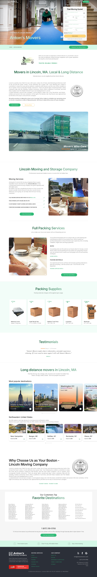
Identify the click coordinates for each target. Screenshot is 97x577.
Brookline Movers (12, 512)
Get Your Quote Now (69, 274)
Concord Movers (12, 515)
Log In (54, 1)
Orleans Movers (62, 517)
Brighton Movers (12, 511)
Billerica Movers (12, 509)
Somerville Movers (46, 507)
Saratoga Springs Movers (81, 509)
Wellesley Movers (46, 517)
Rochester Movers (79, 507)
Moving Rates (28, 105)
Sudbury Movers (45, 509)
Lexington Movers (29, 504)
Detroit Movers (78, 512)
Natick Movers (28, 511)
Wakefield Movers (46, 512)
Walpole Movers (45, 513)
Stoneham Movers (46, 508)
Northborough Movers (30, 514)
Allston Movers (12, 505)
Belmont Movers (12, 508)
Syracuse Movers (79, 510)
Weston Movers (45, 518)
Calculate (75, 36)
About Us (47, 1)
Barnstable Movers (63, 507)
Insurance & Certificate (57, 559)
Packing (33, 559)
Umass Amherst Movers (47, 511)
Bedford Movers (12, 507)
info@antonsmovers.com (75, 2)
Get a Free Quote (26, 214)
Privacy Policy (35, 566)
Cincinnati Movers (79, 515)
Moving (70, 33)
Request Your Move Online (78, 47)
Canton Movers (12, 513)
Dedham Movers (12, 516)
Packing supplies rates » (57, 268)
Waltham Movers (45, 514)
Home (30, 1)
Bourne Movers (62, 508)
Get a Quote (15, 105)
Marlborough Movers (29, 507)
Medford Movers (29, 508)
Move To (77, 16)
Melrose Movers (28, 509)
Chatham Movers (62, 509)
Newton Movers (28, 513)
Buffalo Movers (78, 504)
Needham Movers (29, 512)
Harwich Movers (62, 513)
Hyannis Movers (62, 514)
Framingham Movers (13, 518)
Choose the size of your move (71, 20)
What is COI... (33, 197)
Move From (67, 16)
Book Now (85, 1)
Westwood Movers (63, 504)
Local (33, 555)
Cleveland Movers (79, 513)
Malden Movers (28, 506)
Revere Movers (28, 518)
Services (36, 1)
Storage (33, 564)
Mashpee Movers (62, 516)
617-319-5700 (75, 1)
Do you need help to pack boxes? (72, 24)
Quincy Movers (28, 516)
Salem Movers (45, 504)
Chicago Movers (78, 516)
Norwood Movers (29, 515)
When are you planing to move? (71, 12)
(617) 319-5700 (84, 559)
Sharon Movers (45, 506)
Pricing (42, 1)
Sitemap (53, 564)
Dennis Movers (62, 511)
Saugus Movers (45, 505)
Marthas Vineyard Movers (64, 515)
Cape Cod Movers (62, 506)
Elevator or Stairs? (69, 28)
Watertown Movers (46, 515)
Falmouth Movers (62, 512)
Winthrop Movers (62, 505)
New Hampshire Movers (80, 518)
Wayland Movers (45, 516)
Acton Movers (12, 504)
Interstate (34, 557)
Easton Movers (12, 517)
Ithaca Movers (78, 505)
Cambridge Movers (13, 514)
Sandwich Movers (63, 518)
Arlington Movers (12, 506)
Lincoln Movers (18, 47)
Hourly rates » (54, 256)
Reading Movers (28, 517)
